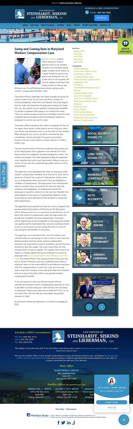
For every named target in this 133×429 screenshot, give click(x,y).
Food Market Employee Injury (86, 87)
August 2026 (79, 51)
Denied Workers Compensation (87, 79)
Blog (69, 25)
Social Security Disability (84, 114)
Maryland (78, 104)
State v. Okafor (50, 59)
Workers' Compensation (84, 120)
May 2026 (78, 59)
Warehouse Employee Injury (86, 117)
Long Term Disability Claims (86, 98)
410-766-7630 (104, 12)
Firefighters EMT (81, 82)
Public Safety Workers (83, 112)
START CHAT (111, 402)
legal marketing (81, 417)
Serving (60, 25)
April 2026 (78, 62)
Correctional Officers (83, 74)
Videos (77, 25)
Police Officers (80, 109)
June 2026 (78, 56)
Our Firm (34, 25)
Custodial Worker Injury (84, 76)
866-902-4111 (30, 336)
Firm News (78, 85)
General (77, 90)
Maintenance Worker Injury (85, 101)
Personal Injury (80, 106)
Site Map (60, 409)
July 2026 (78, 53)
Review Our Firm (89, 25)
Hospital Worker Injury (83, 93)
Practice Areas (47, 25)
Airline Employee (81, 68)
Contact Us (105, 25)
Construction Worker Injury (85, 71)
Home (25, 25)
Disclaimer (71, 409)
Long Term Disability (82, 95)
